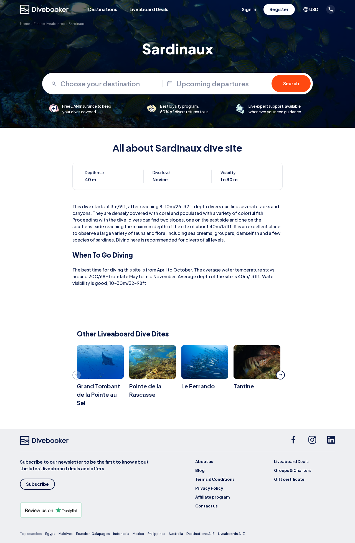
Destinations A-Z (200, 534)
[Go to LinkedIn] (331, 440)
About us (204, 461)
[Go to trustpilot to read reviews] (85, 510)
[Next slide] (280, 375)
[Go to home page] (44, 9)
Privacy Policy (209, 488)
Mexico (138, 534)
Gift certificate (289, 479)
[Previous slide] (76, 375)
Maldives (66, 534)
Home (25, 24)
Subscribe (37, 484)
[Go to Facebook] (293, 440)
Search (291, 83)
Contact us (206, 505)
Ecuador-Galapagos (93, 534)
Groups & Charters (292, 470)
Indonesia (121, 534)
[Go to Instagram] (312, 440)
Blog (200, 470)
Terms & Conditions (215, 479)
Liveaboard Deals (149, 9)
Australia (176, 534)
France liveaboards (49, 24)
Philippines (156, 534)
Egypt (50, 534)
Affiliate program (212, 496)
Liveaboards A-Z (231, 534)
